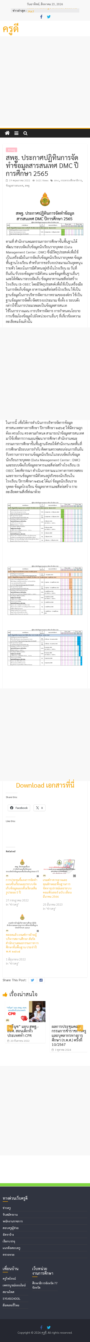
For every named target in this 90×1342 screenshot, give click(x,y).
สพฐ (27, 185)
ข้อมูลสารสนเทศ (14, 185)
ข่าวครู (11, 150)
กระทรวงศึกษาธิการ (71, 180)
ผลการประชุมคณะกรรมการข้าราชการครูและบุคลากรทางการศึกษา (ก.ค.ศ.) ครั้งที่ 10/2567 (66, 1035)
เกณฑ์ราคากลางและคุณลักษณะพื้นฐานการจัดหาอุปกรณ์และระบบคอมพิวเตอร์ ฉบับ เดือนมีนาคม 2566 (57, 888)
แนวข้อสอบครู (11, 1248)
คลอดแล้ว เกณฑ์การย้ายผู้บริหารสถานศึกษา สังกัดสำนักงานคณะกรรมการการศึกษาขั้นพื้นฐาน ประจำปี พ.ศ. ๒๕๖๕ (22, 943)
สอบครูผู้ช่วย (11, 1228)
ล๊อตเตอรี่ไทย (11, 1305)
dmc (56, 180)
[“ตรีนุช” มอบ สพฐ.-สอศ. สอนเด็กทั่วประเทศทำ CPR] (23, 1003)
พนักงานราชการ (13, 1221)
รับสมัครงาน (10, 1214)
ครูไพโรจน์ (9, 1278)
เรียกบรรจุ (9, 1241)
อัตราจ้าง (8, 1234)
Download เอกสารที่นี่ (45, 785)
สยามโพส (8, 1292)
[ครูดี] (7, 133)
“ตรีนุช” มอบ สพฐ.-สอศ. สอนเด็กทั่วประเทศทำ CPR (20, 1031)
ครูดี (11, 28)
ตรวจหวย (8, 1254)
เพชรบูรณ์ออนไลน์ (14, 1285)
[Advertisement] (45, 81)
